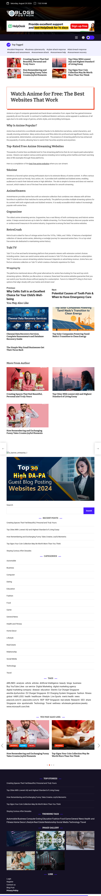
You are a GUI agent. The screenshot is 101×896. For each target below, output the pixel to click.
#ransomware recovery (77, 52)
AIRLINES (11, 683)
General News (12, 617)
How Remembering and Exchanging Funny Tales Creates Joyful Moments (35, 72)
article (28, 683)
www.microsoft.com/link (18, 706)
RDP (42, 700)
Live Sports (56, 696)
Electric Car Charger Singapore (65, 690)
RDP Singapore (52, 700)
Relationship (12, 652)
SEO (83, 700)
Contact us (11, 885)
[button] (2, 745)
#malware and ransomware (18, 52)
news (77, 696)
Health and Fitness (14, 624)
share (88, 700)
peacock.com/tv (14, 700)
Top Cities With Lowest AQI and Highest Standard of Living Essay (81, 61)
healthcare (36, 696)
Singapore (11, 703)
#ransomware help (58, 52)
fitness (88, 693)
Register (10, 882)
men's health (68, 696)
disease (36, 690)
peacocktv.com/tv (31, 700)
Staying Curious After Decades (19, 551)
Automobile (11, 561)
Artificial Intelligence (49, 683)
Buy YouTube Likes (15, 686)
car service (30, 686)
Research (75, 700)
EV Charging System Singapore (61, 693)
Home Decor (12, 631)
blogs (69, 683)
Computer (11, 575)
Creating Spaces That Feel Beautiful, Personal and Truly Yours (36, 61)
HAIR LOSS (18, 696)
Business (10, 568)
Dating (9, 582)
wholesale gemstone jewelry (75, 703)
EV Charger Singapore (36, 693)
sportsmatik (27, 703)
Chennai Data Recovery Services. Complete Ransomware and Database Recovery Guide (25, 336)
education (45, 690)
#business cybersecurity (35, 49)
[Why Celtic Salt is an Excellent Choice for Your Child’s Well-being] (3, 449)
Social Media (12, 659)
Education (11, 589)
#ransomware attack (40, 52)
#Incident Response (15, 49)
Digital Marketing (44, 686)
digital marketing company (19, 690)
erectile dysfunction (16, 693)
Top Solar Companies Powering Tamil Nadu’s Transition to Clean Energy (71, 335)
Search (10, 505)
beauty (62, 683)
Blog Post (10, 888)
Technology (11, 666)
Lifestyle (10, 638)
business (77, 683)
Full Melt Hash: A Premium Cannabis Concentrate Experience (70, 722)
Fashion (10, 596)
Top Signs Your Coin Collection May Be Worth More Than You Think (80, 72)
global (9, 696)
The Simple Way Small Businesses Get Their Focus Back (25, 348)
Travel (9, 673)
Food (9, 603)
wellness (56, 703)
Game (9, 610)
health (28, 696)
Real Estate (11, 645)
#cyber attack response (56, 49)
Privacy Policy (12, 890)
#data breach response (76, 49)
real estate (65, 700)
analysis (20, 683)
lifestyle (46, 696)
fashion (80, 693)
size (19, 703)
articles (35, 683)
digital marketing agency (64, 686)
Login (9, 879)
